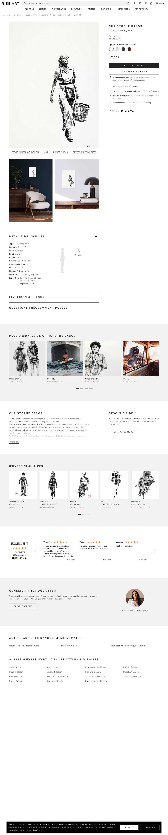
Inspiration (106, 9)
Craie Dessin (15, 667)
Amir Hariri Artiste (68, 645)
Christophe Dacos (58, 15)
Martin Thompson (111, 504)
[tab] (54, 236)
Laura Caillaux (49, 504)
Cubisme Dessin (55, 681)
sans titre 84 (136, 501)
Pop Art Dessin (130, 667)
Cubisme (19, 250)
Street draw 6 (15, 379)
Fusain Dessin (16, 672)
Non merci (150, 827)
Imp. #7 (126, 379)
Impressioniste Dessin (96, 681)
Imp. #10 (51, 379)
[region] (95, 551)
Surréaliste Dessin (132, 676)
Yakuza (73, 501)
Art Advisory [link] (141, 9)
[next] (156, 359)
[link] (127, 3)
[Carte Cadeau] (146, 3)
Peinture (29, 9)
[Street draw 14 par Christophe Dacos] (103, 358)
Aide (46, 152)
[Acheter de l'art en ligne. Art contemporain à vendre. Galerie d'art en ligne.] (10, 3)
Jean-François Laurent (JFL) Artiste (128, 645)
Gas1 (102, 501)
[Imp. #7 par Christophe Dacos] (141, 358)
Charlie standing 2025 (17, 501)
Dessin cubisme (41, 15)
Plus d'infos (37, 830)
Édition (42, 9)
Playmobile (44, 501)
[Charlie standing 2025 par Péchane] (23, 485)
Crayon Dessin (54, 667)
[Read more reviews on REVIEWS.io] (20, 558)
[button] (36, 551)
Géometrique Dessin (95, 676)
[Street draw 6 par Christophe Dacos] (27, 358)
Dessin (29, 15)
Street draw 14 (91, 379)
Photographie (59, 9)
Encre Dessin (15, 676)
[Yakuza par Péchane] (84, 485)
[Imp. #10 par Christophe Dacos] (65, 358)
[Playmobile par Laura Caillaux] (53, 485)
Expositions (124, 9)
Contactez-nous (123, 432)
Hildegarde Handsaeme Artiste (24, 645)
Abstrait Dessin (54, 672)
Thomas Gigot (139, 504)
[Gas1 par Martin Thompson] (114, 485)
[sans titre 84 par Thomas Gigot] (145, 485)
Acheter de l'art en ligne (13, 15)
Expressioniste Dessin (96, 667)
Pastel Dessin (16, 681)
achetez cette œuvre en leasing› (132, 103)
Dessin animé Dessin (57, 676)
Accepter (129, 827)
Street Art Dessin (131, 672)
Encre (27, 247)
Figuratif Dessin (93, 672)
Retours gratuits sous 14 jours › (125, 87)
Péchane (14, 504)
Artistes (91, 9)
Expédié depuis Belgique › (148, 91)
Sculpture (76, 9)
